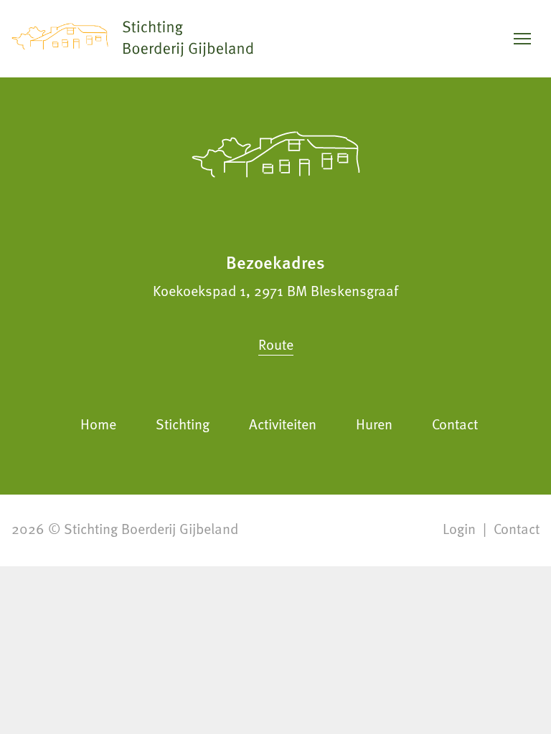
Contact (455, 424)
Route (275, 344)
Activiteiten (282, 424)
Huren (374, 424)
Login (459, 528)
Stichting (182, 424)
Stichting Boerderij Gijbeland (151, 528)
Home (98, 424)
